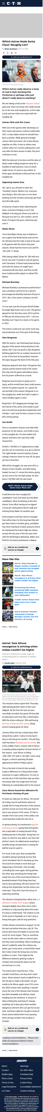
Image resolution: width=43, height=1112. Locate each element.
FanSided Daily (26, 1074)
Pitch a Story (7, 1078)
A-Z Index (6, 1091)
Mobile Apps (7, 1074)
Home (4, 627)
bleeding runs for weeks (25, 742)
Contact (5, 1070)
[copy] (15, 53)
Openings (24, 1066)
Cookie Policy (26, 1082)
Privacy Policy (26, 1078)
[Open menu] (3, 3)
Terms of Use (7, 1082)
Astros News (13, 627)
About (4, 1066)
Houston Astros (32, 103)
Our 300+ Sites (26, 1070)
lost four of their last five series (15, 723)
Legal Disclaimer (9, 1087)
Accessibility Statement (30, 1087)
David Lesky (9, 663)
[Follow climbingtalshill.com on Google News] (37, 548)
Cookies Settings (27, 1091)
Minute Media (13, 1096)
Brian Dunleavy (11, 49)
